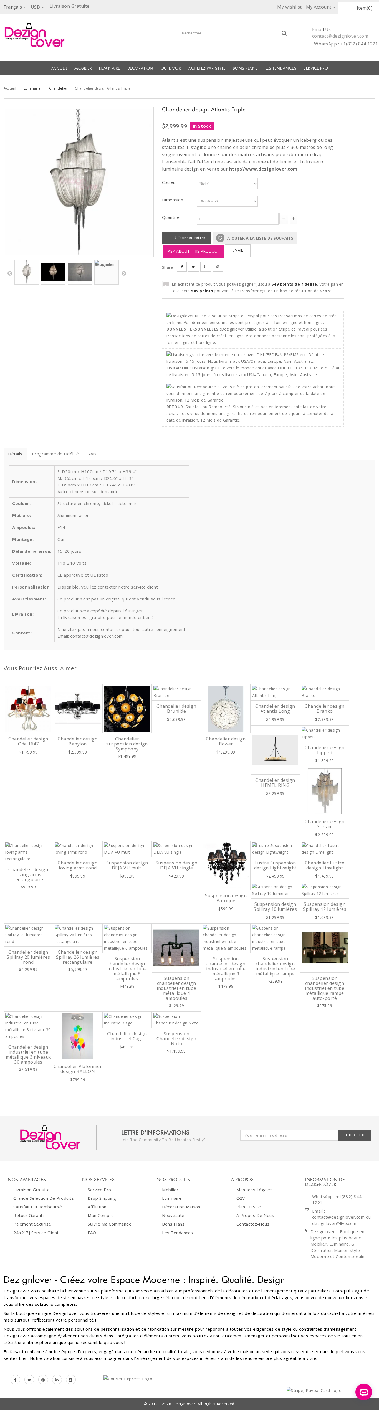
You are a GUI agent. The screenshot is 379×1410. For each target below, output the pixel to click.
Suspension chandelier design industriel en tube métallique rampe (275, 966)
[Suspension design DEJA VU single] (176, 849)
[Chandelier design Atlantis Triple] (78, 181)
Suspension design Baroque (226, 898)
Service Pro (316, 68)
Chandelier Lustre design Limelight (325, 865)
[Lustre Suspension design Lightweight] (275, 849)
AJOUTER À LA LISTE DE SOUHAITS (259, 238)
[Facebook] (15, 1379)
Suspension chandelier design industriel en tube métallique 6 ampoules (127, 969)
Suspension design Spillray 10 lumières (275, 906)
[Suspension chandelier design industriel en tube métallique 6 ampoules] (127, 938)
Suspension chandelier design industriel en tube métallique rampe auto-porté (324, 988)
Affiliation (97, 1206)
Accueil (59, 68)
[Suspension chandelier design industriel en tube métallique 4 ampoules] (176, 948)
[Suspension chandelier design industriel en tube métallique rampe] (275, 938)
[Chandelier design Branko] (324, 692)
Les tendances (281, 68)
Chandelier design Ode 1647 (28, 741)
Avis (92, 454)
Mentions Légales (254, 1189)
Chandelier (58, 88)
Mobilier (170, 1189)
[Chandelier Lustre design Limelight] (324, 849)
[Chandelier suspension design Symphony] (127, 708)
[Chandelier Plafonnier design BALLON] (77, 1036)
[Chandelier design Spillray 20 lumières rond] (28, 935)
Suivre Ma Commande (110, 1224)
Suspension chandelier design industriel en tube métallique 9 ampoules (226, 969)
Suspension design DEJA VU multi (127, 865)
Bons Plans (245, 68)
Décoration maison (181, 1206)
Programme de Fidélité (55, 454)
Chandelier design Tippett (325, 749)
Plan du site (248, 1206)
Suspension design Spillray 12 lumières (324, 906)
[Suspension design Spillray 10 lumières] (275, 890)
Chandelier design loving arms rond (78, 865)
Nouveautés (174, 1215)
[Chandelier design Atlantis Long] (275, 692)
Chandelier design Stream (325, 824)
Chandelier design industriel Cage (127, 1036)
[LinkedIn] (57, 1379)
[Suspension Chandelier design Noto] (176, 1019)
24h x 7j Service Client (36, 1232)
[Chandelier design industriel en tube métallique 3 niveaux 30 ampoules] (28, 1026)
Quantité (171, 217)
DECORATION (140, 68)
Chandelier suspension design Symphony (127, 744)
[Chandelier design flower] (226, 708)
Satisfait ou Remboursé (37, 1206)
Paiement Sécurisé (32, 1224)
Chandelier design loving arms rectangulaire (28, 874)
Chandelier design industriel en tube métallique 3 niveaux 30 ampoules (28, 1054)
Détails (15, 454)
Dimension (173, 199)
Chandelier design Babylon (78, 741)
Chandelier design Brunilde (176, 708)
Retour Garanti (28, 1215)
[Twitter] (29, 1379)
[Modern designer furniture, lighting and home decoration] (79, 34)
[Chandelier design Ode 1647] (28, 708)
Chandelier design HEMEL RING (275, 782)
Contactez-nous (252, 1224)
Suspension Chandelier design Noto (176, 1039)
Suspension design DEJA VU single (177, 865)
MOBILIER (83, 68)
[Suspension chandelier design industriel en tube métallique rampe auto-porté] (324, 948)
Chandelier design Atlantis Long (275, 708)
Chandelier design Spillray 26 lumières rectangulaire (77, 957)
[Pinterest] (43, 1379)
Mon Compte (101, 1215)
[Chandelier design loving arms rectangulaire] (28, 852)
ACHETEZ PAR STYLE (207, 68)
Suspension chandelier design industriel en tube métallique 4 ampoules (176, 988)
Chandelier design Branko (325, 708)
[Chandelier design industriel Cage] (127, 1019)
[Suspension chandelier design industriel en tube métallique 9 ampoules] (226, 938)
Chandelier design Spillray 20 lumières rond (28, 957)
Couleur (170, 182)
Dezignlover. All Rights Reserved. (204, 1403)
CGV (240, 1198)
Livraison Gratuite (31, 1189)
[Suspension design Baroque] (226, 865)
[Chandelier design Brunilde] (176, 692)
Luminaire (109, 68)
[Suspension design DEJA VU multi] (127, 849)
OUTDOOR (171, 68)
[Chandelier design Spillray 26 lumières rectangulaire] (77, 935)
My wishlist (289, 7)
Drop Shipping (102, 1198)
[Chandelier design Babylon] (77, 708)
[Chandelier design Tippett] (324, 733)
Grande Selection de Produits (43, 1198)
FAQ (92, 1232)
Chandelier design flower (226, 741)
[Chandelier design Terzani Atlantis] (53, 272)
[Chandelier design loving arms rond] (77, 849)
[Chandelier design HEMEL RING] (275, 750)
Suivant (124, 273)
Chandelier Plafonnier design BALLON (78, 1068)
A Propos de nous (255, 1215)
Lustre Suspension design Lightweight (275, 865)
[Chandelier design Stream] (324, 791)
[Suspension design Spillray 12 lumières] (324, 890)
